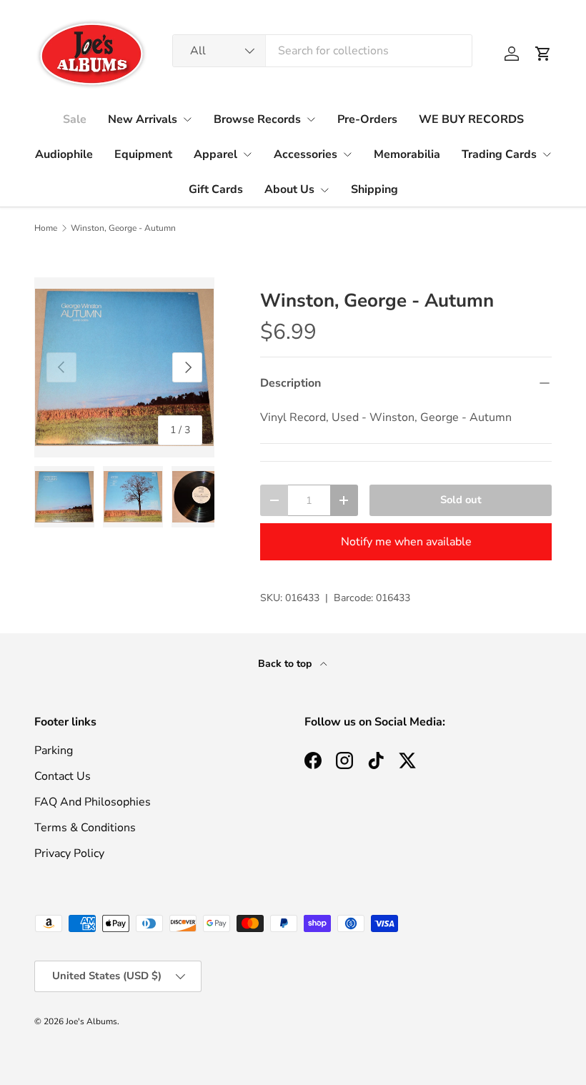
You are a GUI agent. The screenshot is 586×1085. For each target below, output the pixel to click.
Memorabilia (407, 154)
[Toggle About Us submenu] (324, 190)
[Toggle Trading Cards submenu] (546, 154)
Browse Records (257, 119)
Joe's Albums (91, 1021)
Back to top (286, 663)
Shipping (374, 189)
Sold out (461, 499)
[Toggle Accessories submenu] (347, 154)
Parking (53, 750)
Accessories (305, 154)
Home (45, 228)
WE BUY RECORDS (471, 119)
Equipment (143, 154)
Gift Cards (216, 189)
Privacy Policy (69, 853)
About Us (289, 189)
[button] (543, 53)
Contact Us (62, 776)
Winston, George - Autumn (123, 228)
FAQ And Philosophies (92, 802)
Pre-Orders (367, 119)
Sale (74, 119)
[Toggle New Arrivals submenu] (187, 119)
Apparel (215, 154)
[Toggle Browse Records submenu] (310, 119)
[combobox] (322, 50)
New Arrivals (142, 119)
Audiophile (64, 154)
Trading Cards (499, 154)
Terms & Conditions (85, 828)
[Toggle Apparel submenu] (247, 154)
